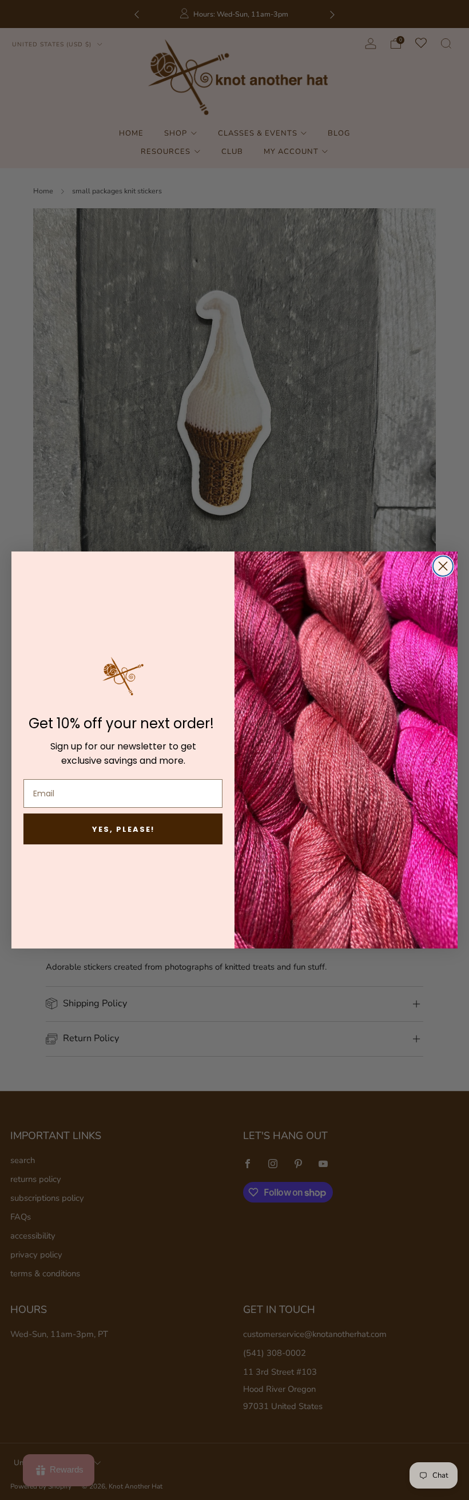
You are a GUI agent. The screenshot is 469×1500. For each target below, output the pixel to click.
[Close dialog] (443, 566)
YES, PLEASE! (123, 829)
